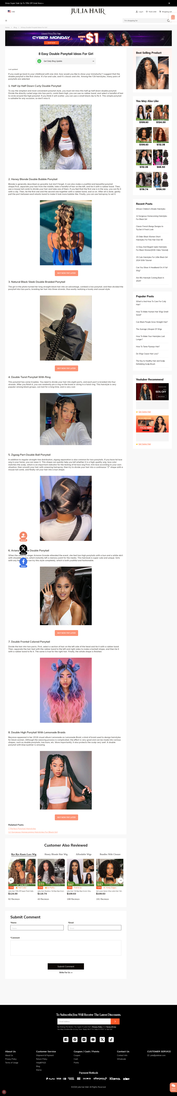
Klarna (38, 1070)
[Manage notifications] (4, 1092)
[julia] (89, 11)
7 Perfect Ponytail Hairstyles (22, 828)
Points (76, 1063)
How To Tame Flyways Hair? (148, 346)
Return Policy (41, 1059)
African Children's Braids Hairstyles (150, 209)
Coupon (77, 1055)
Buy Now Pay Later (66, 273)
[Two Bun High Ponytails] (65, 596)
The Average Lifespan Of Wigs (149, 329)
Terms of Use (111, 1027)
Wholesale (121, 1059)
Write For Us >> (66, 972)
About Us (9, 1055)
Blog (38, 1066)
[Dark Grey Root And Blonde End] (65, 232)
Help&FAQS (41, 1063)
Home (7, 27)
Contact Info (122, 1055)
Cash (76, 1059)
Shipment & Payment (45, 1055)
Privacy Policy (97, 1027)
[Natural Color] (65, 328)
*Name (13, 923)
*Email (71, 923)
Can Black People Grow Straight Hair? (152, 322)
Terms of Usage (11, 1063)
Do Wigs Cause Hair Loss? (147, 354)
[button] (11, 880)
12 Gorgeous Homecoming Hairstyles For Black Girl (33, 832)
